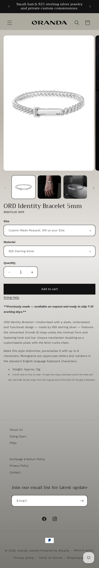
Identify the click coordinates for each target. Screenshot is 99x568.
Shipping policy (78, 557)
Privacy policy (24, 557)
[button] (9, 22)
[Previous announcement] (9, 6)
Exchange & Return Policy (27, 459)
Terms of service (50, 557)
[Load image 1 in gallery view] (23, 187)
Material (9, 242)
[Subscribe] (82, 500)
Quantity (10, 263)
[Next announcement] (90, 6)
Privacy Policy (19, 465)
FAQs (13, 443)
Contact (15, 472)
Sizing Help (11, 297)
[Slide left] (5, 188)
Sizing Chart (18, 436)
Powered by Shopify (54, 550)
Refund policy (84, 550)
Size (6, 221)
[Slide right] (93, 188)
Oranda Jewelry (29, 550)
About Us (16, 429)
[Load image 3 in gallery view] (75, 187)
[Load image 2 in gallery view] (49, 187)
